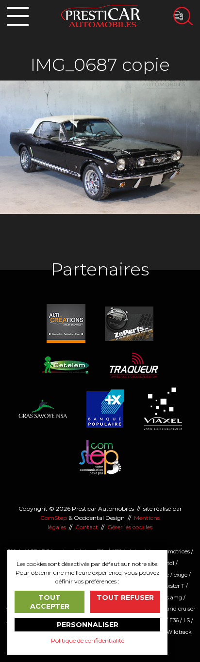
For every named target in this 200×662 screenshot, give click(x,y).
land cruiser (180, 608)
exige (180, 574)
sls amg (172, 597)
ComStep (53, 517)
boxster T (172, 585)
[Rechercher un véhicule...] (183, 16)
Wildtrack (179, 632)
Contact (86, 527)
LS (186, 620)
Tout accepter (49, 602)
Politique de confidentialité (87, 640)
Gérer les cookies (129, 527)
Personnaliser (87, 624)
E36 (174, 620)
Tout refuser (125, 597)
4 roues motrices (169, 551)
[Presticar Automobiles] (100, 15)
